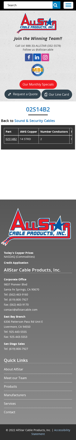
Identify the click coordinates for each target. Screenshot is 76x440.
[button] (29, 57)
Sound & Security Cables (34, 120)
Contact (9, 412)
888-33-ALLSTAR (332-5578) (43, 46)
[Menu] (68, 5)
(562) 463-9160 (18, 294)
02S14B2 (11, 139)
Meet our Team (15, 378)
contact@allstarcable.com (20, 309)
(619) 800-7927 (18, 299)
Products (10, 386)
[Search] (56, 5)
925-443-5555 (18, 332)
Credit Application (16, 263)
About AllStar (13, 369)
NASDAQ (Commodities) (19, 256)
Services (10, 403)
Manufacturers (15, 395)
